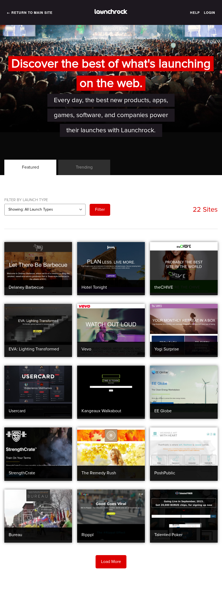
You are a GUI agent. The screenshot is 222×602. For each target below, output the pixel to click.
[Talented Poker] (184, 539)
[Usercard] (38, 415)
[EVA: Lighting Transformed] (38, 353)
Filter (100, 209)
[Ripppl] (111, 539)
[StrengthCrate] (38, 477)
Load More (111, 561)
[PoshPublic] (184, 477)
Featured (30, 167)
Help (195, 12)
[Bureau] (38, 539)
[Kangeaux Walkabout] (111, 415)
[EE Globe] (184, 415)
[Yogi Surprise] (184, 353)
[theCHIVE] (184, 291)
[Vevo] (111, 353)
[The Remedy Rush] (111, 477)
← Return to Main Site (30, 12)
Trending (84, 167)
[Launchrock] (111, 12)
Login (209, 12)
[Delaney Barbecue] (38, 291)
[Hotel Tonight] (111, 291)
